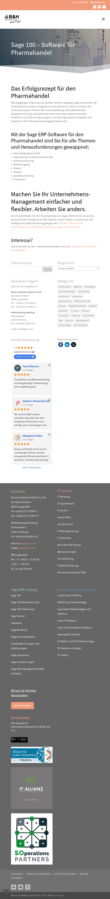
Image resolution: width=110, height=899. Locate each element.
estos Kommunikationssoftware (74, 627)
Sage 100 (69, 320)
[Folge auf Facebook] (104, 6)
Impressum (17, 873)
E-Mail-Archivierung (82, 301)
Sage (61, 320)
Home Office (64, 517)
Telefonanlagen (65, 325)
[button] (60, 344)
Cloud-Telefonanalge (67, 291)
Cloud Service (64, 296)
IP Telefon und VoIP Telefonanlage (75, 641)
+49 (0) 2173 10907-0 (26, 303)
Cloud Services (65, 524)
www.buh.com (28, 543)
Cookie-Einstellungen (65, 873)
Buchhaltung (90, 287)
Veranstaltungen (80, 325)
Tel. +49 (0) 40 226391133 (23, 323)
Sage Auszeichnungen (23, 662)
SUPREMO (16, 877)
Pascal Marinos (31, 366)
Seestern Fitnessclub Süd (36, 401)
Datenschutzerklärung (38, 873)
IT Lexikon (75, 311)
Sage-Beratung (19, 629)
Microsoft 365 (88, 315)
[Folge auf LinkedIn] (94, 6)
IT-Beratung (63, 496)
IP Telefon (62, 655)
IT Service (85, 311)
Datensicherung (65, 301)
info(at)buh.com (25, 329)
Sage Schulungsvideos (23, 636)
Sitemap (83, 873)
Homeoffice (63, 311)
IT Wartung (75, 315)
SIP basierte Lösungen (69, 648)
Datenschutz (77, 296)
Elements (62, 306)
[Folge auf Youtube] (99, 6)
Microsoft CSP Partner (69, 544)
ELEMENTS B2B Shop (77, 306)
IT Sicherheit (63, 315)
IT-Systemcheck (65, 503)
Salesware (16, 623)
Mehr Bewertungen (31, 467)
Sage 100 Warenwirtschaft (25, 602)
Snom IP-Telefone (66, 620)
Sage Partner (18, 616)
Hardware (93, 306)
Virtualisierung (65, 558)
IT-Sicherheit (64, 538)
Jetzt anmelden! (22, 705)
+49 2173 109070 (81, 2)
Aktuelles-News (65, 287)
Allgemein (78, 287)
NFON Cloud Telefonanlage (71, 602)
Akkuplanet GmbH (32, 435)
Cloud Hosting (83, 291)
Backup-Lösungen (67, 551)
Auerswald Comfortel (68, 634)
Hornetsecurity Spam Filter (72, 572)
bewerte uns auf (23, 356)
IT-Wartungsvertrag (67, 531)
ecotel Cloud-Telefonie (69, 595)
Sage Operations (82, 320)
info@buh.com (99, 2)
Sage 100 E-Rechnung (22, 609)
